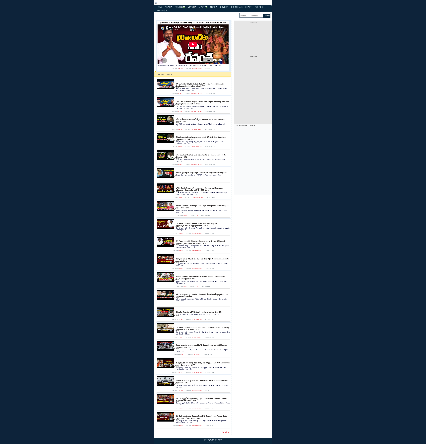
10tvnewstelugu (197, 68)
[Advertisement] (253, 38)
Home (159, 7)
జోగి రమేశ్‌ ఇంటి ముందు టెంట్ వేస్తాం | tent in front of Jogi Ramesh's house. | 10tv (200, 120)
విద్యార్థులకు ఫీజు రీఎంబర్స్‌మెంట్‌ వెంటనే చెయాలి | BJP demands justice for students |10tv (202, 260)
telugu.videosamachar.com (213, 442)
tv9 (197, 215)
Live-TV (202, 7)
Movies (191, 7)
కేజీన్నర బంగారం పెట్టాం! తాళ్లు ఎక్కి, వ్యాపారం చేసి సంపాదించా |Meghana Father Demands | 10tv (201, 138)
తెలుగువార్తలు (162, 10)
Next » (225, 432)
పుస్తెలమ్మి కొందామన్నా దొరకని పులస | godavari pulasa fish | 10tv (199, 312)
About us (206, 440)
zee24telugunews (197, 197)
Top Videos (207, 439)
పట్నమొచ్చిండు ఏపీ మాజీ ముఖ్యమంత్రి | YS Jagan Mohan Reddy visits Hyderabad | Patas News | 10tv (201, 417)
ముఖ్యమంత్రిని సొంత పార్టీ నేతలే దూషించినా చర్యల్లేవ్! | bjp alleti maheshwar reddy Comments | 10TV (203, 364)
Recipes (259, 7)
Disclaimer (211, 440)
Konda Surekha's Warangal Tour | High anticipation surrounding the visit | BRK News (202, 207)
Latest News (214, 439)
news (181, 68)
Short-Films (237, 7)
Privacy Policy (218, 440)
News (168, 7)
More (213, 7)
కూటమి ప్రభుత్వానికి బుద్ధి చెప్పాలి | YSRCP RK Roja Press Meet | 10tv (201, 173)
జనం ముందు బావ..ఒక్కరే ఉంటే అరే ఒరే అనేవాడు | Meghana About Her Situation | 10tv (201, 156)
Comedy (224, 7)
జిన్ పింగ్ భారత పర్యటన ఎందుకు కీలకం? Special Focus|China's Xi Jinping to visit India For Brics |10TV (200, 85)
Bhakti (248, 7)
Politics (179, 7)
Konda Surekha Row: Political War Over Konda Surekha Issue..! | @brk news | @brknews (201, 278)
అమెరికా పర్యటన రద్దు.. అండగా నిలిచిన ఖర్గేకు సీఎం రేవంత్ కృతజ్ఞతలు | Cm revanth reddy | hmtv (202, 295)
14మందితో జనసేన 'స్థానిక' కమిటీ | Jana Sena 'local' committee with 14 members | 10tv (202, 382)
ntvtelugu (197, 354)
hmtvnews (197, 304)
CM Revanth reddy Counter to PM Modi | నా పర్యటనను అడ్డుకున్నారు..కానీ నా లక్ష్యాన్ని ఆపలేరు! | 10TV (197, 224)
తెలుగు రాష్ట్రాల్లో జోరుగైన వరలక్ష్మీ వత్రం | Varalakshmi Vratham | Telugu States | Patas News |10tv (201, 399)
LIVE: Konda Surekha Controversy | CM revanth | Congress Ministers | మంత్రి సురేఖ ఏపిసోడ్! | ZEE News (199, 189)
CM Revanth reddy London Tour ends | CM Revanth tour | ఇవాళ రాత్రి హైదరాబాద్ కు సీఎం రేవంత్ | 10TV (202, 328)
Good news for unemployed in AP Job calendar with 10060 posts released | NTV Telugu (201, 346)
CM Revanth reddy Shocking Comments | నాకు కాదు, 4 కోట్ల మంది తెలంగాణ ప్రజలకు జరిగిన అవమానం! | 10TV (200, 242)
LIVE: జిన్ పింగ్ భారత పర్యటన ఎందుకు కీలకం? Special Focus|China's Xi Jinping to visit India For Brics (202, 103)
